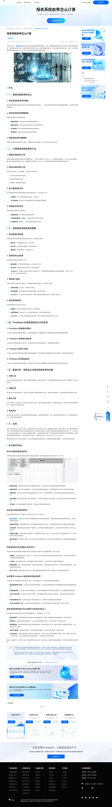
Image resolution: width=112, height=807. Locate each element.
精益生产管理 (25, 781)
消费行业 (38, 775)
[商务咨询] (108, 416)
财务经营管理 (25, 778)
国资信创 (38, 790)
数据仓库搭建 (25, 772)
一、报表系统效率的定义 (88, 78)
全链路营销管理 (26, 790)
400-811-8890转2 (92, 775)
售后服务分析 (25, 793)
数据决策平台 (12, 787)
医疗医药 (38, 787)
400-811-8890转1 (92, 772)
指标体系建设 (25, 775)
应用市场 (51, 778)
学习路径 (51, 775)
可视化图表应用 (13, 784)
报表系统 (18, 46)
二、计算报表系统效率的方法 (89, 81)
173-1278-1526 (91, 778)
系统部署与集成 (13, 790)
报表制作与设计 (13, 775)
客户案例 (64, 778)
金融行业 (38, 778)
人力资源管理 (25, 787)
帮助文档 (51, 772)
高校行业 (38, 781)
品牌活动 (64, 784)
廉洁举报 (64, 787)
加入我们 (64, 775)
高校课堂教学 (52, 787)
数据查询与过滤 (13, 778)
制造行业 (38, 772)
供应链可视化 (25, 784)
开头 (83, 76)
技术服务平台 (52, 784)
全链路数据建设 (13, 772)
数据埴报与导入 (13, 781)
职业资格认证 (52, 790)
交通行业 (38, 784)
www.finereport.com (51, 662)
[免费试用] (42, 470)
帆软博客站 (10, 28)
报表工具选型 (28, 28)
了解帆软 (64, 772)
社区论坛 (64, 781)
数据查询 (14, 518)
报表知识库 (52, 781)
